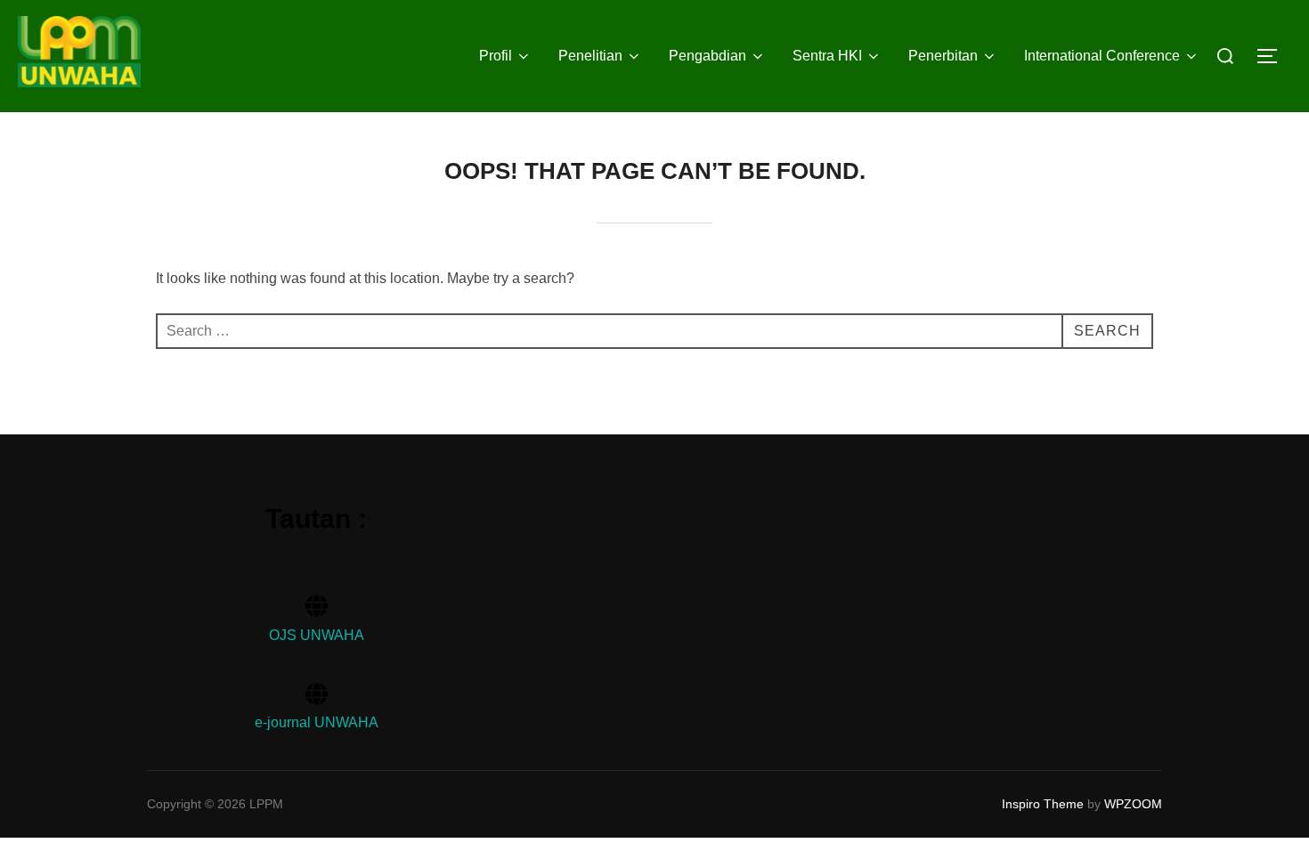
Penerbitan (943, 55)
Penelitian (590, 55)
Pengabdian (707, 55)
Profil (495, 55)
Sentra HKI (827, 55)
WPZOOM (1133, 804)
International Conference (1102, 55)
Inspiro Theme (1043, 804)
